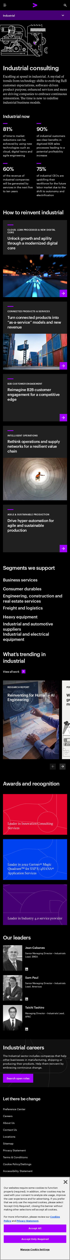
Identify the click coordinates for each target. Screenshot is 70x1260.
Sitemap (8, 1143)
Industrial (9, 15)
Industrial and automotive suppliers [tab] (28, 626)
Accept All (35, 1228)
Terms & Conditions (15, 1157)
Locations (9, 1136)
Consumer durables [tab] (22, 588)
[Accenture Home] (35, 5)
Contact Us (10, 1129)
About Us (8, 1123)
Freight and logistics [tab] (23, 607)
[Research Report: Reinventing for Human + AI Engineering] (31, 719)
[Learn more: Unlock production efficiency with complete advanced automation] (35, 528)
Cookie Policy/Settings (17, 1164)
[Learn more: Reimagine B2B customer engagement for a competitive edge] (35, 397)
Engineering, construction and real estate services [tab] (32, 598)
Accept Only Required (35, 1239)
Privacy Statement (14, 1150)
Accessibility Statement (17, 1171)
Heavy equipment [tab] (20, 616)
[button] (18, 1078)
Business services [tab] (20, 579)
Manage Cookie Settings (35, 1249)
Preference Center (14, 1109)
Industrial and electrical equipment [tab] (26, 636)
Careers (8, 1116)
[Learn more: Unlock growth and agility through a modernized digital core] (35, 258)
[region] (35, 1218)
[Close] (65, 1182)
